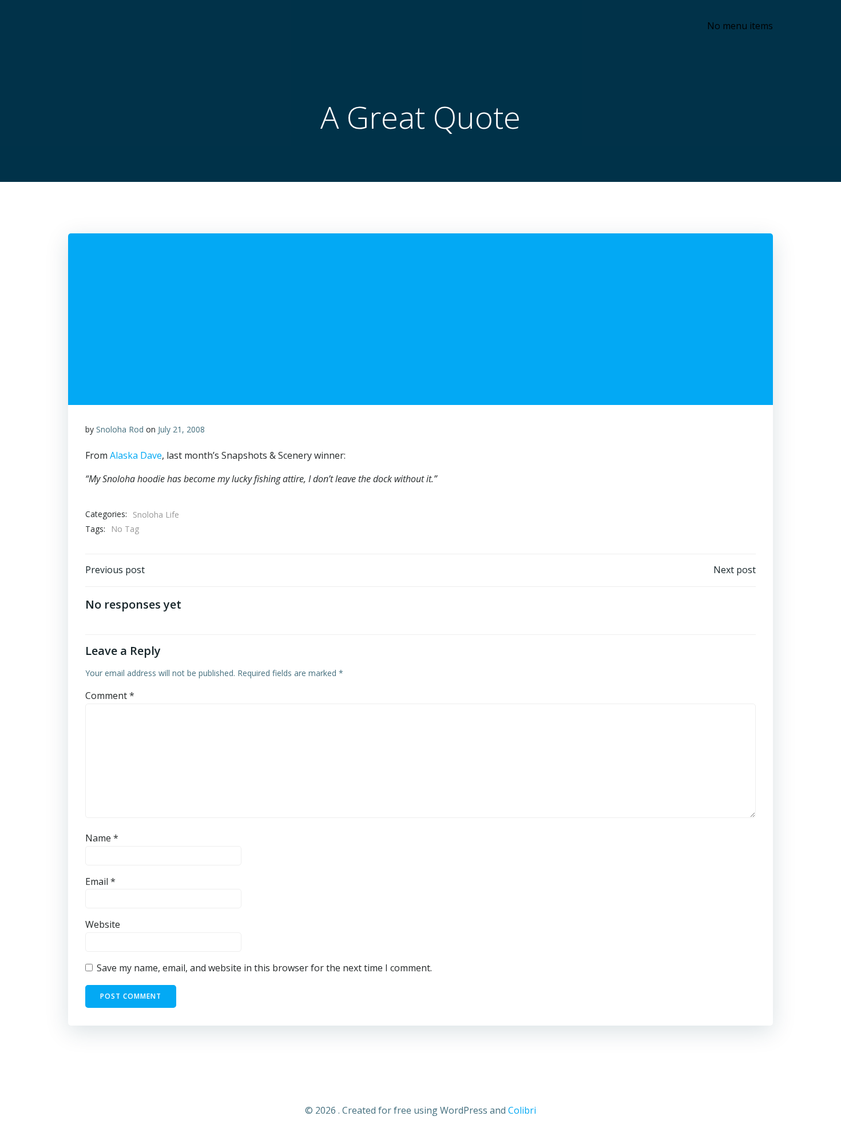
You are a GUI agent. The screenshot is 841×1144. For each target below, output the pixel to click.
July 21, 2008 (181, 429)
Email (100, 881)
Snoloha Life (156, 514)
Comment (109, 695)
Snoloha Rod (120, 429)
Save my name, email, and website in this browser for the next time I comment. (264, 968)
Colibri (522, 1110)
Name (101, 838)
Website (102, 924)
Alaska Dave (136, 455)
